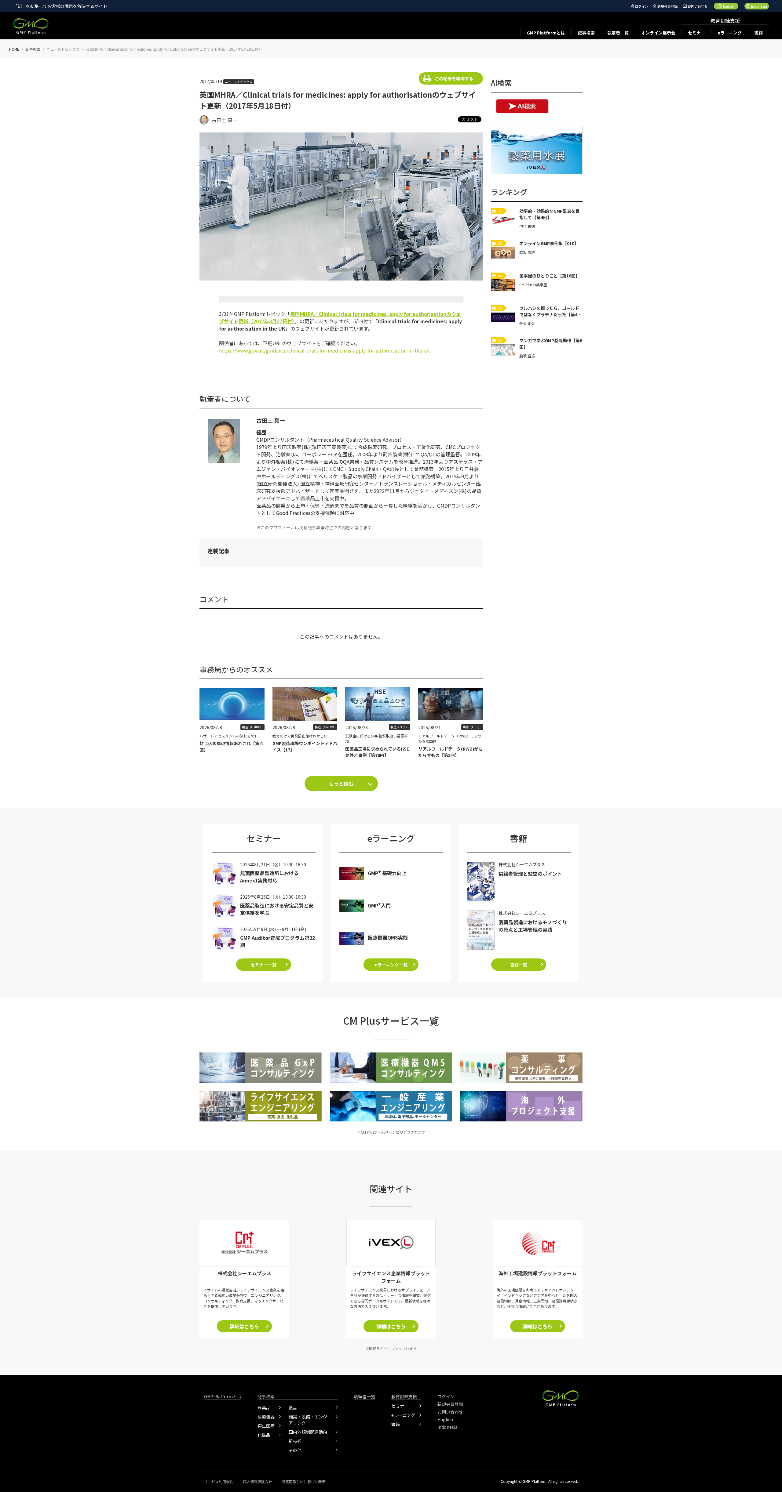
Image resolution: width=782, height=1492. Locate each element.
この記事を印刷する (454, 78)
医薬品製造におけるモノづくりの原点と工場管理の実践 (533, 925)
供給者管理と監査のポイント (530, 873)
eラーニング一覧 (391, 964)
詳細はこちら (244, 1326)
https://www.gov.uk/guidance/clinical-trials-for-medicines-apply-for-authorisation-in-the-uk (324, 350)
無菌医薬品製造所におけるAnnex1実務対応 (269, 876)
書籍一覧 (518, 964)
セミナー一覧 (263, 964)
